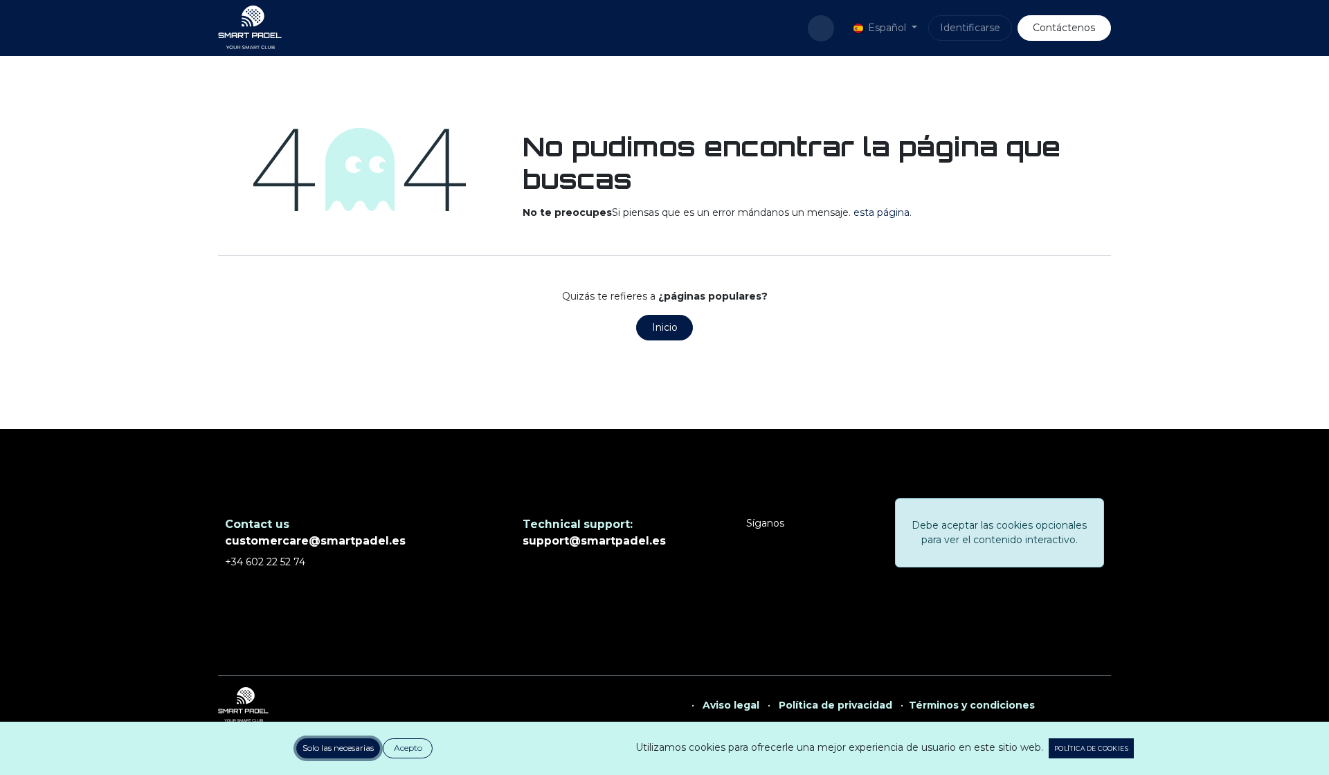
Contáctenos (1064, 27)
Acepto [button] (408, 747)
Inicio (665, 327)
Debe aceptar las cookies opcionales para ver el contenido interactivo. (999, 532)
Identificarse (970, 27)
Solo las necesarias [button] (338, 747)
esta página (881, 212)
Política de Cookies (1091, 748)
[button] (821, 28)
